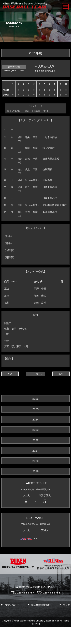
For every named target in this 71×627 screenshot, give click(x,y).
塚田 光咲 (40, 295)
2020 (35, 461)
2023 (35, 430)
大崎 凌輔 (40, 302)
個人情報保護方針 (40, 604)
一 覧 (35, 374)
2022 (35, 440)
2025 (35, 409)
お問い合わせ (11, 604)
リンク (66, 604)
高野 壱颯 (40, 288)
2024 (35, 419)
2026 (35, 399)
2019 (35, 471)
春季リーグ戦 (14, 66)
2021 (35, 450)
